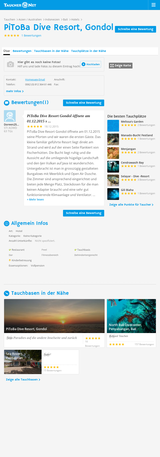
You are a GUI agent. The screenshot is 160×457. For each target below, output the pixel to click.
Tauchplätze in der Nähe (88, 51)
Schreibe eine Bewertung (135, 29)
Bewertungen (22, 51)
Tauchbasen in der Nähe (51, 51)
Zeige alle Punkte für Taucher (130, 205)
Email (42, 79)
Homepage (31, 79)
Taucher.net (20, 5)
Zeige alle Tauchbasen (22, 380)
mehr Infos (13, 91)
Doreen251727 (13, 124)
